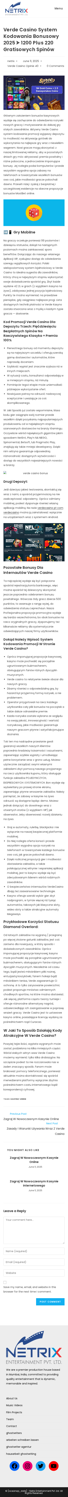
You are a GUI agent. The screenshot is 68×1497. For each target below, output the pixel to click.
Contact (11, 1426)
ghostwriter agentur (18, 1447)
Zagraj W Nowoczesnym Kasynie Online (34, 1160)
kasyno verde (18, 1099)
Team (10, 1419)
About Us (11, 1398)
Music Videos (14, 1405)
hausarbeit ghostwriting (21, 1454)
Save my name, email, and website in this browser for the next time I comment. (29, 1289)
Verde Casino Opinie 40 (22, 66)
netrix (11, 61)
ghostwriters (14, 1433)
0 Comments (55, 66)
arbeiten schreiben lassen (22, 1440)
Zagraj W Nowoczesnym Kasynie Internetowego (34, 1183)
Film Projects (14, 1412)
